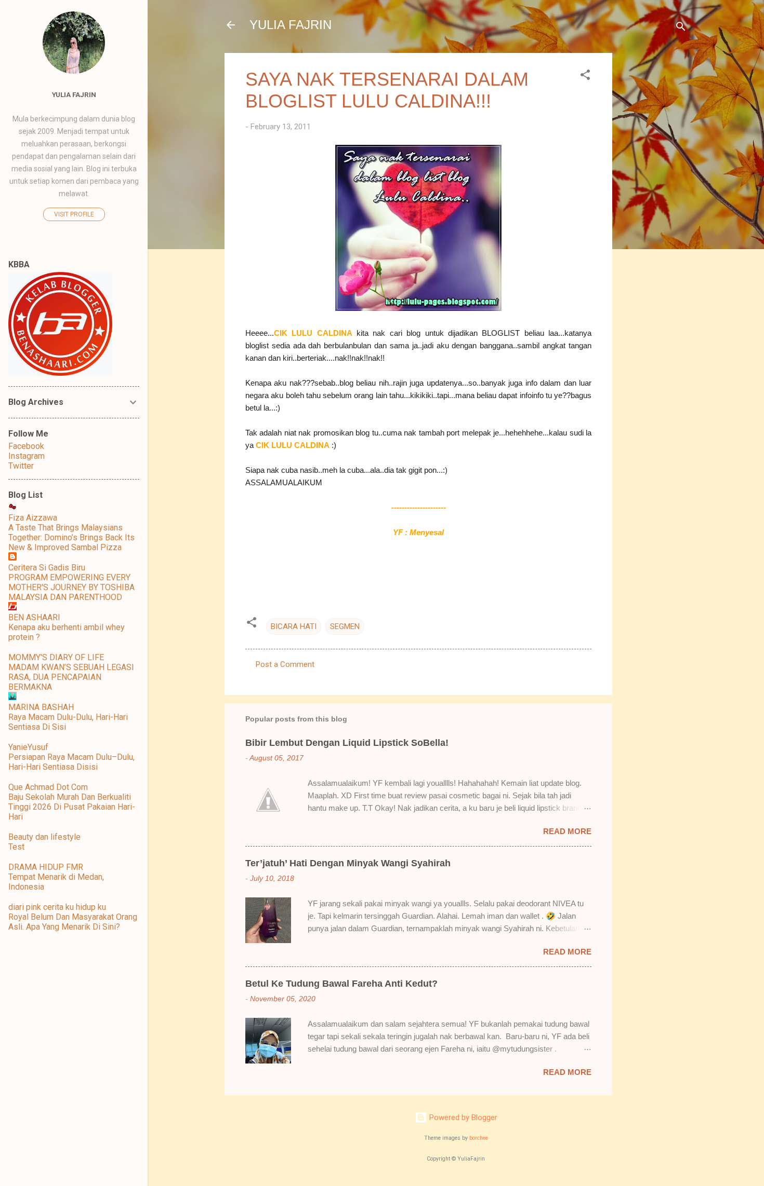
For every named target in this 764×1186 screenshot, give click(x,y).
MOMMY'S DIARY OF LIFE (56, 657)
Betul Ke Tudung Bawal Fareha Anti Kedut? (341, 983)
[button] (585, 77)
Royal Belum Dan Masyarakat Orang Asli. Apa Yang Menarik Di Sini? (72, 922)
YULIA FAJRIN (290, 25)
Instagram (26, 456)
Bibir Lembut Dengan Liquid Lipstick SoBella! (347, 743)
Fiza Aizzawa (32, 518)
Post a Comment (285, 664)
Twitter (21, 466)
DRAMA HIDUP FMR (45, 867)
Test (16, 847)
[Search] (681, 28)
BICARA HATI (294, 626)
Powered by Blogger (462, 1117)
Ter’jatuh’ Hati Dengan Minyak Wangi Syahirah (348, 863)
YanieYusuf (28, 747)
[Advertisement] (654, 208)
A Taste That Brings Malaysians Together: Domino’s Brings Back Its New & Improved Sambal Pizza (71, 537)
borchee (478, 1138)
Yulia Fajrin (74, 94)
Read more (567, 831)
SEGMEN (345, 626)
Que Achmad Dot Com (48, 787)
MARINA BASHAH (41, 707)
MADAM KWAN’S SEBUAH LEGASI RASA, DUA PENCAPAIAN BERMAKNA (71, 677)
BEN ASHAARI (34, 617)
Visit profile (74, 214)
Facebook (26, 446)
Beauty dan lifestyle (44, 837)
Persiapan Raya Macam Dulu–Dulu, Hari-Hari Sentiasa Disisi (71, 762)
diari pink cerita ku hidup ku (57, 907)
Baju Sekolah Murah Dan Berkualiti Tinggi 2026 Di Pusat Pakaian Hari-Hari (71, 807)
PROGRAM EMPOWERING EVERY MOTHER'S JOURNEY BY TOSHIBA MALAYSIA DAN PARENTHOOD (71, 587)
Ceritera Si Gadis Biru (46, 567)
